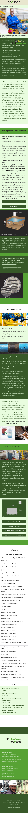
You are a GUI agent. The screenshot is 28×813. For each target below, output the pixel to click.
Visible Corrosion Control (14, 526)
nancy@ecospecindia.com (11, 775)
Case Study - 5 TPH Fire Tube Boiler (14, 535)
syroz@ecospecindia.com (11, 768)
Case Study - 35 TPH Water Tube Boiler (14, 530)
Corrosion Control (14, 201)
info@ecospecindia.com (11, 761)
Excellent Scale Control (14, 521)
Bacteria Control (14, 206)
